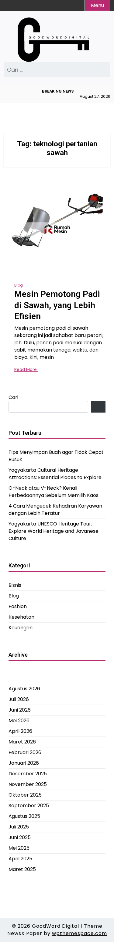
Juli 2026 (19, 699)
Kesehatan (21, 617)
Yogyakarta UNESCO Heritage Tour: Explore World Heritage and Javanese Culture (53, 531)
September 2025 (29, 805)
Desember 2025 (28, 773)
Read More (26, 369)
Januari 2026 (24, 763)
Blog (18, 285)
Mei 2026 (19, 720)
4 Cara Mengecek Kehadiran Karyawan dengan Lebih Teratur (55, 509)
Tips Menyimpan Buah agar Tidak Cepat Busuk (56, 456)
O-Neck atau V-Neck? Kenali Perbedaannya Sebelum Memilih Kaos (53, 492)
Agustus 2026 (24, 688)
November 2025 (28, 784)
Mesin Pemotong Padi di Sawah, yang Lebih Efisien (57, 305)
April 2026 (20, 731)
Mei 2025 (19, 848)
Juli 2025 (19, 826)
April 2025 (20, 858)
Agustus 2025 (24, 816)
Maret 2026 (22, 741)
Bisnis (15, 585)
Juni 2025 (20, 837)
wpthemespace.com (79, 933)
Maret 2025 (22, 869)
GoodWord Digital (55, 926)
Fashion (18, 606)
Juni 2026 (20, 709)
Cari (13, 397)
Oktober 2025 (25, 794)
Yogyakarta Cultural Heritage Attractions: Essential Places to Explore (55, 474)
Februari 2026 (25, 752)
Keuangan (21, 627)
